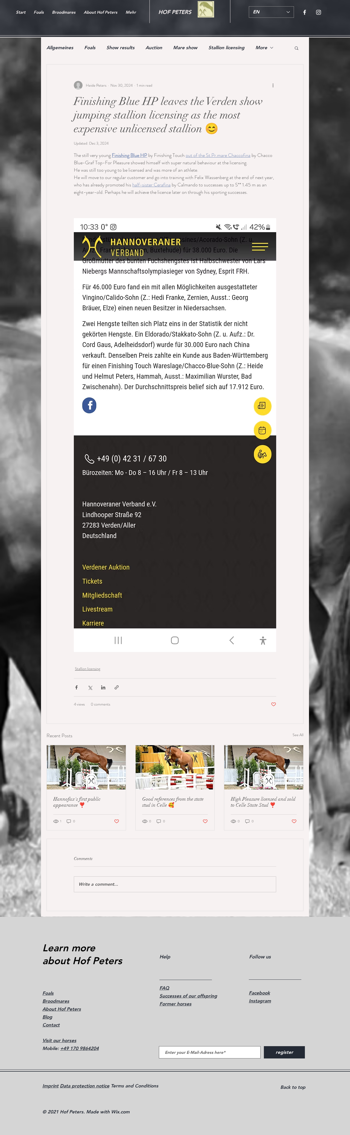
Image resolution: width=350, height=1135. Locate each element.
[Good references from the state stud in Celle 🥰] (175, 767)
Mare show (185, 47)
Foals (89, 47)
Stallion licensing (226, 47)
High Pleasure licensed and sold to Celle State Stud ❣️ (263, 802)
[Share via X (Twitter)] (89, 687)
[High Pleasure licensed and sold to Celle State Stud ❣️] (263, 767)
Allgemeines (59, 47)
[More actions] (273, 85)
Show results (120, 47)
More (261, 47)
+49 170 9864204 (79, 1048)
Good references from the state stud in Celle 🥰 (173, 802)
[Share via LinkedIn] (103, 687)
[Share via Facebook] (76, 687)
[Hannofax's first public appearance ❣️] (86, 767)
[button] (296, 48)
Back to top (292, 1087)
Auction (153, 47)
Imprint (50, 1086)
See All (298, 735)
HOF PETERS (174, 12)
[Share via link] (116, 687)
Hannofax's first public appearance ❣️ (76, 802)
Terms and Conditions (133, 1086)
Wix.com (120, 1111)
